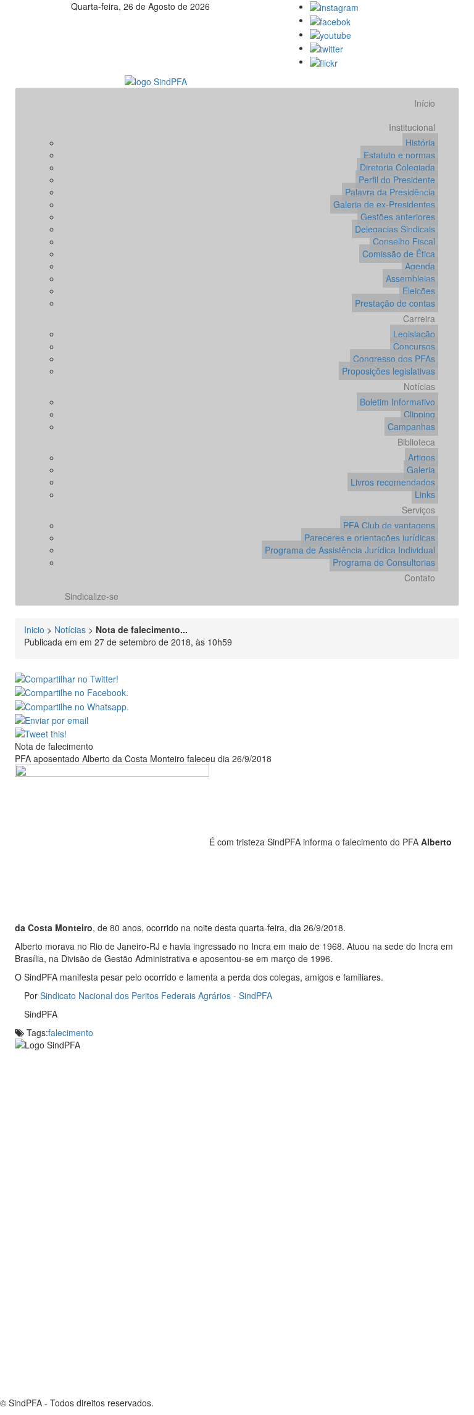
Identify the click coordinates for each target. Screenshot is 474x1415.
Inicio (34, 629)
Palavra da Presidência (390, 192)
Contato (419, 577)
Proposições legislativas (388, 371)
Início (424, 103)
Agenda (420, 266)
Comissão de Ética (398, 253)
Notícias (419, 386)
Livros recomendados (393, 482)
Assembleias (410, 278)
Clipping (419, 414)
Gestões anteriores (397, 216)
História (420, 142)
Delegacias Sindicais (395, 229)
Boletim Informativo (397, 402)
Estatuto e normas (399, 155)
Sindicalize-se (91, 596)
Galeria (421, 469)
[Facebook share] (71, 691)
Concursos (414, 346)
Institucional (412, 127)
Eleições (418, 290)
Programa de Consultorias (384, 562)
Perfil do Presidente (397, 179)
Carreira (419, 318)
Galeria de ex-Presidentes (384, 204)
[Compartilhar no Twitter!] (66, 677)
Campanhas (411, 426)
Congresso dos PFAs (394, 358)
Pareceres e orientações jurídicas (369, 537)
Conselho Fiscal (404, 241)
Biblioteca (416, 442)
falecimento (70, 1032)
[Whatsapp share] (72, 705)
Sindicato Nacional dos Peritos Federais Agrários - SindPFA (156, 995)
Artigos (421, 457)
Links (425, 494)
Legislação (414, 334)
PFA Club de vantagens (389, 525)
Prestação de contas (395, 303)
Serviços (418, 510)
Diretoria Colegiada (397, 167)
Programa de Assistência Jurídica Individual (350, 550)
